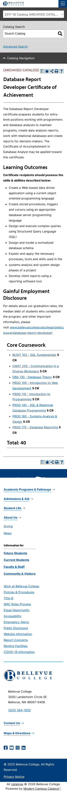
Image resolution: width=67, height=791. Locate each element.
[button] (62, 3)
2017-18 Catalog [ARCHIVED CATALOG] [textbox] (33, 14)
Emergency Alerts (16, 622)
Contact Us (12, 723)
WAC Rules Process (17, 604)
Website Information (18, 634)
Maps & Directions (17, 733)
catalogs (17, 784)
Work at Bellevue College (21, 586)
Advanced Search (15, 46)
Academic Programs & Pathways (27, 489)
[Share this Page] (52, 71)
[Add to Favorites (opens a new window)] (47, 71)
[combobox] (33, 14)
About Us (10, 517)
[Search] (60, 34)
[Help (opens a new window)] (61, 71)
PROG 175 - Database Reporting (35, 427)
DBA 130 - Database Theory (32, 377)
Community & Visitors (20, 574)
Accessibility (12, 616)
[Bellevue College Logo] (12, 3)
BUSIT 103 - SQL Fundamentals (34, 355)
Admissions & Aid (16, 499)
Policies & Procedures (19, 592)
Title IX (8, 598)
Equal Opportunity (17, 610)
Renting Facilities (16, 646)
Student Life (12, 508)
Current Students (16, 560)
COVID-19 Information (19, 652)
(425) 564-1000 (19, 710)
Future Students (15, 553)
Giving (8, 526)
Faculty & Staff (14, 567)
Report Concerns (16, 640)
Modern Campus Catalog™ (42, 788)
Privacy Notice (14, 776)
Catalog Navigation (20, 58)
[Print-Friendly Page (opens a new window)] (57, 71)
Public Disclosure (16, 628)
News (8, 533)
